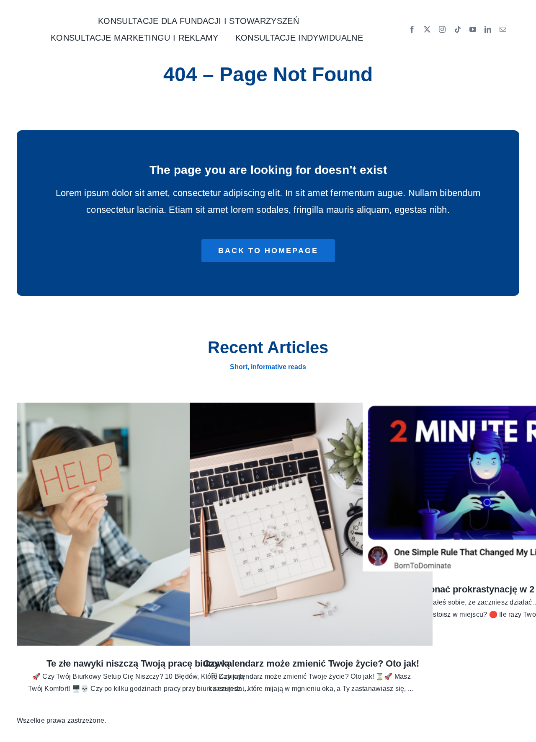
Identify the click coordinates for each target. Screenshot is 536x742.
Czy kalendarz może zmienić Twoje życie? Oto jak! (311, 663)
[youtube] (472, 29)
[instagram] (442, 29)
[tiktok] (457, 29)
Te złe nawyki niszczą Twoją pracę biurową (137, 663)
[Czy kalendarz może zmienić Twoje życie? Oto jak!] (311, 524)
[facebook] (412, 29)
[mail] (503, 29)
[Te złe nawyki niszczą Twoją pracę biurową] (138, 524)
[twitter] (427, 29)
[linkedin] (487, 29)
